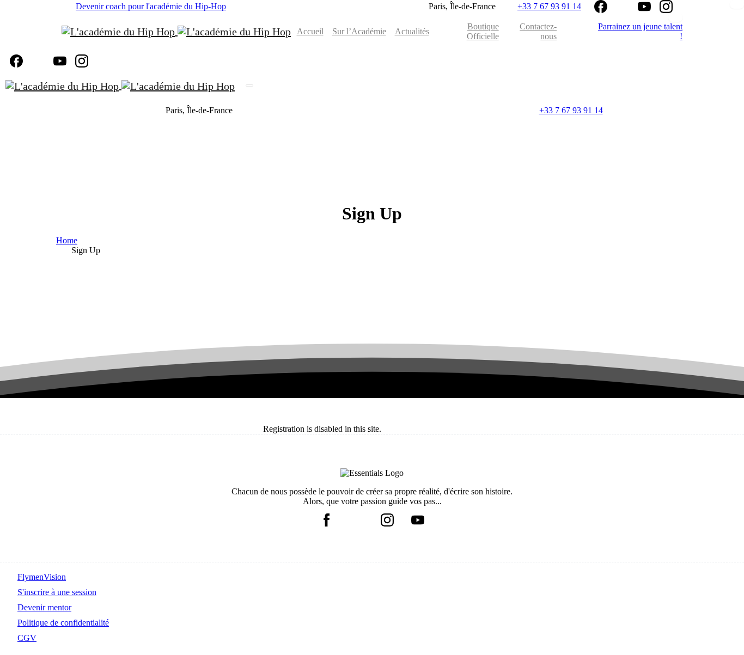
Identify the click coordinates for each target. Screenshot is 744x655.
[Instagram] (666, 6)
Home (66, 240)
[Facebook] (601, 6)
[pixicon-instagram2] (387, 517)
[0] (567, 31)
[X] (622, 6)
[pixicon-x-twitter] (356, 517)
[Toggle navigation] (249, 85)
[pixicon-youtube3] (418, 517)
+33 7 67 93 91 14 (549, 6)
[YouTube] (644, 6)
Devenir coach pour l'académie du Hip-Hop (151, 6)
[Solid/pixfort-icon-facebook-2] (326, 517)
